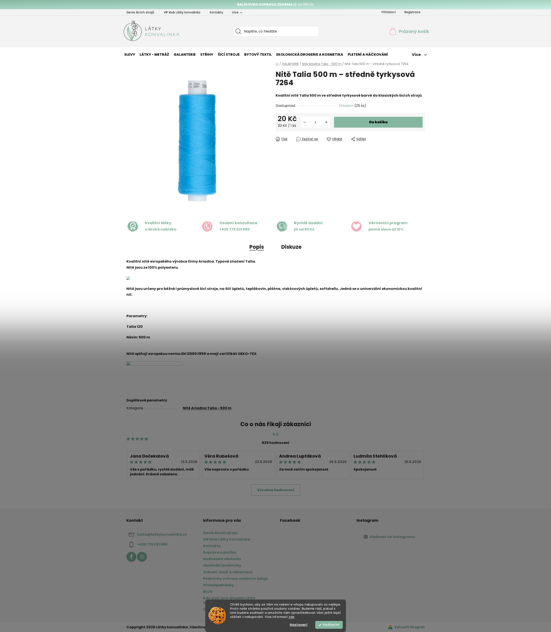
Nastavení (298, 624)
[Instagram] (142, 557)
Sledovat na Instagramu (392, 536)
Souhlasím (331, 625)
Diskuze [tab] (291, 246)
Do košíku (378, 122)
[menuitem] (129, 54)
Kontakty (216, 12)
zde (291, 617)
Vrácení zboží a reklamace (227, 572)
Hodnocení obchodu (222, 558)
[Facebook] (131, 557)
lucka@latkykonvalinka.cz (162, 534)
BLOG (208, 591)
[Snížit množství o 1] (304, 122)
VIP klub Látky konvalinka (182, 12)
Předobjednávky (218, 585)
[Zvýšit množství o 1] (326, 122)
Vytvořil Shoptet (409, 627)
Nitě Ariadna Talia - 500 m (207, 408)
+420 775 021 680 (152, 544)
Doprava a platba (219, 552)
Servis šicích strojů (140, 12)
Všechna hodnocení (275, 489)
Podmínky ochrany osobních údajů (235, 578)
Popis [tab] (256, 246)
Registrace (412, 12)
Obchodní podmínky (222, 565)
